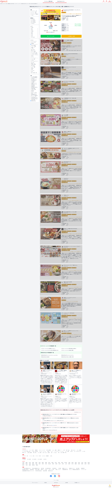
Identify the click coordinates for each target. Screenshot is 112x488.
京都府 (36, 463)
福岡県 (82, 463)
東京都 (62, 462)
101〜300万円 (33, 20)
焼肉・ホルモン (33, 50)
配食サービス (33, 63)
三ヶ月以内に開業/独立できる (34, 76)
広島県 (63, 463)
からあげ (32, 60)
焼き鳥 (32, 55)
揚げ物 (32, 68)
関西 (32, 33)
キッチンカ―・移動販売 (45, 455)
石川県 (82, 462)
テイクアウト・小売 (25, 455)
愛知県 (26, 463)
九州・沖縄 (32, 37)
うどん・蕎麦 (67, 451)
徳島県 (69, 463)
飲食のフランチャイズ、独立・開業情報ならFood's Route (7, 3)
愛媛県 (76, 463)
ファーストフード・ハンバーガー (59, 451)
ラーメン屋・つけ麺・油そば (34, 52)
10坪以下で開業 (33, 89)
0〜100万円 (33, 19)
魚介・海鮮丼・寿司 (34, 72)
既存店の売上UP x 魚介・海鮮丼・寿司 (67, 356)
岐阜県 (89, 462)
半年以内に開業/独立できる (34, 77)
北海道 (32, 27)
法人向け (32, 91)
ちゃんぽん (32, 70)
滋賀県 (33, 463)
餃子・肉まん (33, 49)
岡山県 (59, 463)
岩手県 (30, 462)
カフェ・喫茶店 (33, 51)
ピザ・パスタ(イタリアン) (34, 61)
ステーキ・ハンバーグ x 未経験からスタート (48, 348)
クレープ (52, 451)
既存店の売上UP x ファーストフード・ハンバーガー (49, 355)
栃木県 (49, 462)
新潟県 (72, 462)
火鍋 (32, 69)
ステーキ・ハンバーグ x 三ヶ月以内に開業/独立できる (49, 350)
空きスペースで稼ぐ (34, 92)
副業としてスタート (34, 93)
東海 (32, 32)
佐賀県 (85, 463)
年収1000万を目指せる (34, 98)
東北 (32, 28)
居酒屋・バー (33, 47)
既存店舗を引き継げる (34, 87)
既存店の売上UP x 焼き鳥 (45, 356)
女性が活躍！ (33, 85)
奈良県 (46, 463)
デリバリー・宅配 (38, 455)
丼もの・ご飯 (33, 67)
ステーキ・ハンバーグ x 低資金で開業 (67, 350)
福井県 (85, 462)
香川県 (72, 463)
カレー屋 (32, 62)
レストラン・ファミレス (34, 54)
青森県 (26, 462)
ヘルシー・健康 (33, 46)
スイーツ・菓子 (33, 42)
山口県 (66, 463)
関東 (32, 29)
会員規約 (45, 482)
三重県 (30, 463)
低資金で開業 (33, 99)
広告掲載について (77, 482)
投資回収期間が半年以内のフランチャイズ (34, 97)
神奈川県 (65, 462)
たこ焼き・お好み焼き (34, 53)
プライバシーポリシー (35, 482)
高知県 (79, 463)
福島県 (43, 462)
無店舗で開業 (33, 88)
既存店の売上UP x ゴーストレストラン (67, 355)
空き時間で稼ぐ (54, 468)
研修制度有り (33, 86)
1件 (53, 425)
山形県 (39, 462)
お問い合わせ (56, 482)
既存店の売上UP (33, 100)
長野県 (76, 462)
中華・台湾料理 (33, 45)
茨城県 (46, 462)
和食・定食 (32, 65)
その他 (32, 15)
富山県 (79, 462)
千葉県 (59, 462)
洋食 (32, 71)
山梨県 (69, 462)
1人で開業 (59, 468)
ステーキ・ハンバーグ (17, 3)
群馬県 (52, 462)
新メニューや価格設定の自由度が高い (34, 95)
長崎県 (89, 463)
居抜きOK (32, 90)
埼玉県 (56, 462)
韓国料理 (32, 43)
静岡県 (23, 463)
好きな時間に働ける (34, 79)
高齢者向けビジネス (34, 84)
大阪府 (39, 463)
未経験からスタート (65, 468)
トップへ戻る (56, 480)
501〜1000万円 (33, 22)
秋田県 (36, 462)
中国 (32, 34)
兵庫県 (43, 463)
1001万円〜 (33, 23)
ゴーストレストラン (34, 41)
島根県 (56, 463)
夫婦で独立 (32, 78)
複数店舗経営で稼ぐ (34, 94)
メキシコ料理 (33, 66)
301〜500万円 (33, 21)
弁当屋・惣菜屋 (33, 64)
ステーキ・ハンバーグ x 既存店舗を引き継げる (68, 348)
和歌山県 (49, 463)
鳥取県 (53, 463)
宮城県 (33, 462)
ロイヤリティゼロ (33, 96)
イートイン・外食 (31, 455)
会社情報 (66, 482)
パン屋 (32, 48)
